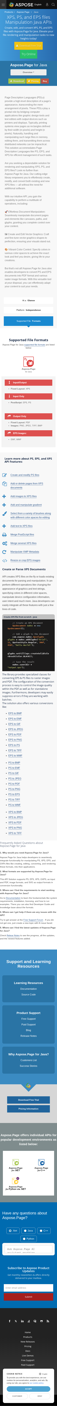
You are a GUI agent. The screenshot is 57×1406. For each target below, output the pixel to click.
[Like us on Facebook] (10, 1321)
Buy (45, 81)
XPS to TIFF (15, 833)
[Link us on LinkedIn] (22, 1321)
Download (18, 81)
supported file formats (34, 344)
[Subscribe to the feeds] (48, 1321)
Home (28, 1332)
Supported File (29, 321)
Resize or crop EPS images (25, 560)
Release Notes (29, 1036)
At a (28, 300)
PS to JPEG (14, 778)
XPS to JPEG (15, 817)
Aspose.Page (23, 12)
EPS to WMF (15, 755)
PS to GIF (13, 773)
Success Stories (28, 1066)
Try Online (29, 54)
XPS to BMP (15, 812)
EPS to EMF (15, 718)
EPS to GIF (14, 724)
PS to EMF (14, 768)
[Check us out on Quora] (35, 1321)
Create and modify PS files (24, 475)
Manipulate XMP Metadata (24, 551)
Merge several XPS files (23, 543)
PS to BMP (14, 762)
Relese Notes (13, 935)
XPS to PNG (15, 827)
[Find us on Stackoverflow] (29, 1321)
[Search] (53, 4)
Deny (40, 1396)
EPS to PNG (15, 739)
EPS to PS (14, 745)
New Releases (28, 1341)
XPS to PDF (15, 822)
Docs (27, 1350)
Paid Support (28, 1024)
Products (9, 12)
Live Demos (28, 1355)
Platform (28, 310)
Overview (27, 72)
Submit (28, 1296)
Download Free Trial (30, 45)
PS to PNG (14, 789)
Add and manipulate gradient (26, 505)
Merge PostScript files (22, 534)
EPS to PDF (15, 734)
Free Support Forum (33, 920)
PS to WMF (14, 805)
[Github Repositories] (42, 1321)
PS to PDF (14, 784)
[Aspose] (21, 4)
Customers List (29, 1060)
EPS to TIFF (15, 750)
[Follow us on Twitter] (16, 1321)
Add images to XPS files (23, 496)
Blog (28, 1030)
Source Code (28, 994)
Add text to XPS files (21, 526)
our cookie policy (36, 1383)
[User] (47, 4)
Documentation (13, 898)
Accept (28, 1389)
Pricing (35, 81)
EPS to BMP (15, 713)
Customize (17, 1396)
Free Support (28, 1019)
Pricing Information (28, 1109)
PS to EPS (14, 794)
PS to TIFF (14, 799)
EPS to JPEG (15, 729)
